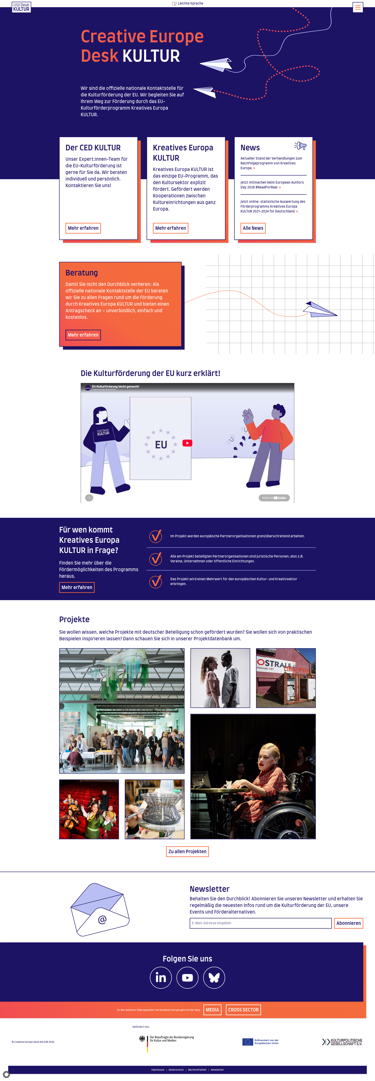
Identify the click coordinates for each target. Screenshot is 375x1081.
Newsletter (217, 1070)
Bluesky (214, 978)
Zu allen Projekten (187, 852)
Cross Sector (243, 1010)
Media (212, 1010)
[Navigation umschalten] (358, 7)
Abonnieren (348, 923)
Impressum (157, 1070)
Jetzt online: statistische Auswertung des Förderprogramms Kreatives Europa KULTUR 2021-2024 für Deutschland (273, 206)
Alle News (253, 228)
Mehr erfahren (83, 228)
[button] (6, 1074)
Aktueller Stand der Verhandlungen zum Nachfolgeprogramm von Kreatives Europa (271, 163)
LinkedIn (161, 978)
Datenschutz (176, 1070)
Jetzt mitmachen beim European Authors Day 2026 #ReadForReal (272, 185)
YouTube (187, 978)
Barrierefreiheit (197, 1070)
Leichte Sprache (190, 3)
